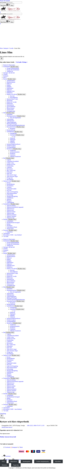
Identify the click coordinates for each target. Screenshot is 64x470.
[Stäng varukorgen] (1, 415)
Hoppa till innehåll (5, 0)
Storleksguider (26, 461)
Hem (1, 48)
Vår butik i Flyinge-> (22, 62)
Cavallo (11, 48)
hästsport (6, 48)
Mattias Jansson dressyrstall (8, 437)
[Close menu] (1, 58)
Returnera (4, 465)
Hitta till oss (13, 461)
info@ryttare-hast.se (7, 427)
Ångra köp (16, 465)
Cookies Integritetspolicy (42, 461)
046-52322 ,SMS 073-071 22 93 (35, 425)
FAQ (3, 461)
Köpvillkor (58, 461)
